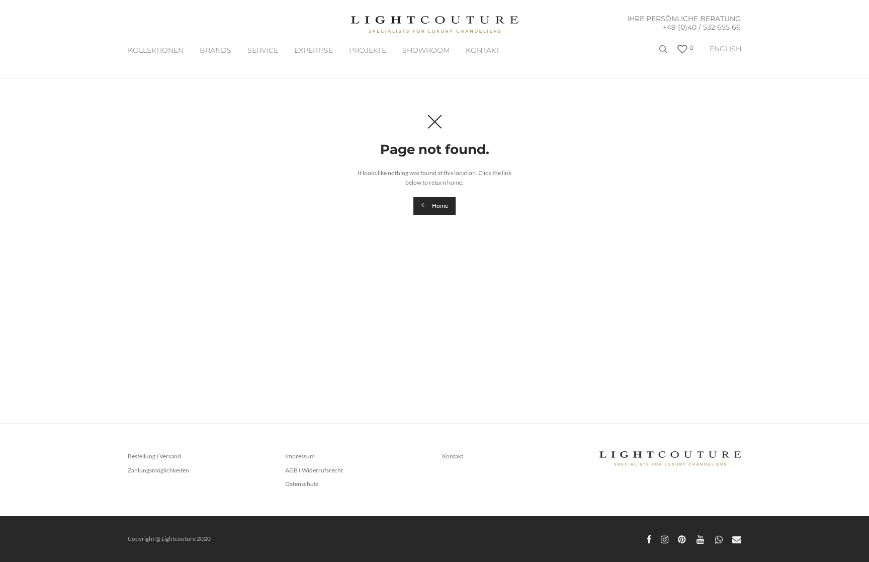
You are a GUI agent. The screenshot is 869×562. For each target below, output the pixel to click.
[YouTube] (701, 538)
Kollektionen (156, 50)
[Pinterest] (682, 538)
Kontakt (483, 50)
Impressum (300, 456)
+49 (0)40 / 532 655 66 (702, 27)
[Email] (736, 538)
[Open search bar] (664, 53)
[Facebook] (648, 538)
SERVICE (262, 50)
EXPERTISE (313, 50)
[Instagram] (664, 538)
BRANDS (215, 50)
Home (439, 205)
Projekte (367, 50)
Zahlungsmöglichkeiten (158, 470)
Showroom (426, 50)
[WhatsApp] (719, 538)
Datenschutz (302, 484)
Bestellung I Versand (154, 456)
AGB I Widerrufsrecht (314, 470)
